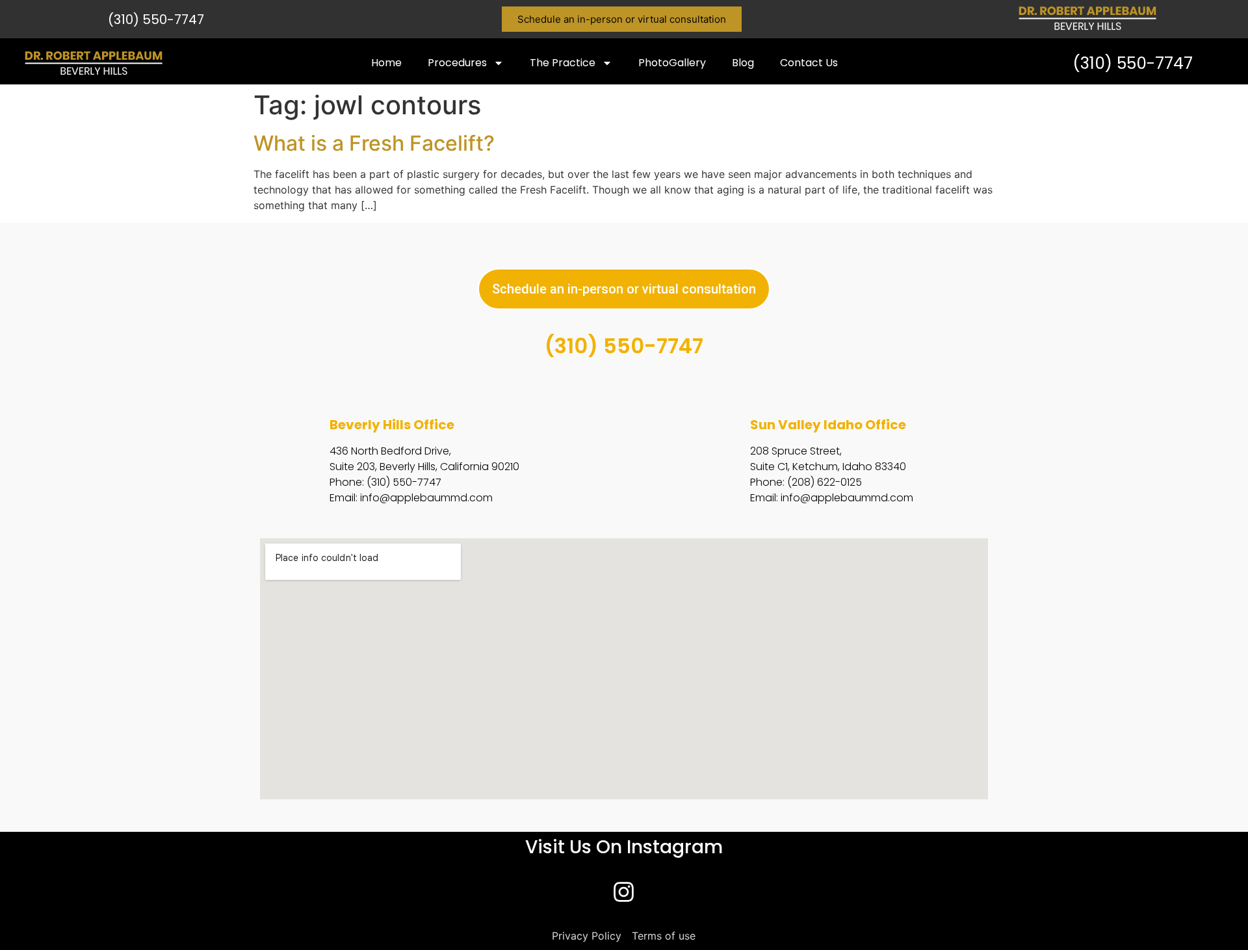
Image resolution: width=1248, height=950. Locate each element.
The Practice (562, 62)
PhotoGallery (672, 62)
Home (386, 62)
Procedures (457, 62)
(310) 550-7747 (156, 19)
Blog (743, 62)
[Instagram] (624, 892)
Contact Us (809, 62)
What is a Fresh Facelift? (374, 143)
